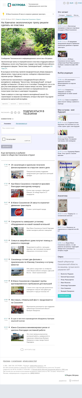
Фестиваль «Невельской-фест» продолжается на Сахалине (32, 301)
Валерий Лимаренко (67, 291)
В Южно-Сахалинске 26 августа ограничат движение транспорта (25, 14)
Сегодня (61, 15)
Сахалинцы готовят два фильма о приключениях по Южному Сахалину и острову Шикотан (32, 262)
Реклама (6, 361)
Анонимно (7, 123)
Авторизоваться (21, 123)
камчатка (5, 103)
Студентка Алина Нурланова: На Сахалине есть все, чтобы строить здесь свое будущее (68, 124)
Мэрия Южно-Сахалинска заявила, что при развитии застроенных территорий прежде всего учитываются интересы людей (68, 246)
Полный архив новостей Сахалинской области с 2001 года (50, 369)
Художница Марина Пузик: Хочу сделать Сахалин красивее (69, 153)
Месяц (76, 15)
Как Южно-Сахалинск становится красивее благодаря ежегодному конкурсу (30, 185)
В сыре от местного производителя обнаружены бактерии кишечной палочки (32, 320)
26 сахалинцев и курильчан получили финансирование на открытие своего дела (30, 166)
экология (13, 103)
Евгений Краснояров (67, 276)
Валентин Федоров (67, 274)
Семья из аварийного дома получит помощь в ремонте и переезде (31, 241)
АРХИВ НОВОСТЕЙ (30, 361)
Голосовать (64, 296)
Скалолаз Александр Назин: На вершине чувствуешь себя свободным (67, 139)
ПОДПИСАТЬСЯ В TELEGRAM (33, 112)
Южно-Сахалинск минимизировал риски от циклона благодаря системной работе (30, 328)
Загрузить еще (29, 349)
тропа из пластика (24, 103)
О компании (16, 361)
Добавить (7, 146)
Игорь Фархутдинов (67, 279)
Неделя (69, 15)
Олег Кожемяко (66, 288)
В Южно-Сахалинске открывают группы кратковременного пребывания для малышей (31, 282)
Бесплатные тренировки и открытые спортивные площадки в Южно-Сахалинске (68, 28)
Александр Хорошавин (68, 285)
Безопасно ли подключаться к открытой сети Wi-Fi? (68, 229)
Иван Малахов (65, 282)
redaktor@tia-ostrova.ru (36, 365)
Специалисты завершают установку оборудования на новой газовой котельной (30, 223)
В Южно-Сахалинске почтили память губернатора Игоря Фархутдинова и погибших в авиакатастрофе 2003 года (68, 62)
